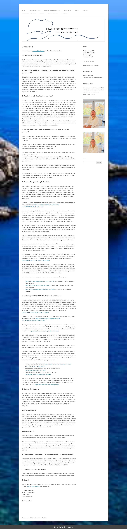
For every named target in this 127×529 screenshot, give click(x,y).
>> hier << (89, 94)
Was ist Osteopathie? (35, 10)
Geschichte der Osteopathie (52, 10)
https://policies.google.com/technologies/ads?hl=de (40, 289)
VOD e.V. (42, 14)
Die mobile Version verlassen (63, 527)
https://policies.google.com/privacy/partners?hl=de (40, 281)
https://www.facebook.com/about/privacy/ (47, 384)
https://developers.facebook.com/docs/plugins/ (35, 312)
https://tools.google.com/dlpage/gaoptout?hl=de (36, 260)
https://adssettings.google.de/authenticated (38, 285)
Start (23, 10)
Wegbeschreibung (53, 14)
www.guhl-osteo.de (38, 51)
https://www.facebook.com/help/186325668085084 (44, 331)
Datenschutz (25, 518)
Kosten (77, 10)
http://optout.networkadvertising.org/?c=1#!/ (38, 374)
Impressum (65, 14)
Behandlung (67, 10)
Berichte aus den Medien (29, 14)
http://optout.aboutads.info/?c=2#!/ (35, 370)
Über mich (85, 10)
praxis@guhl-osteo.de (33, 486)
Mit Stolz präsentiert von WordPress (38, 518)
